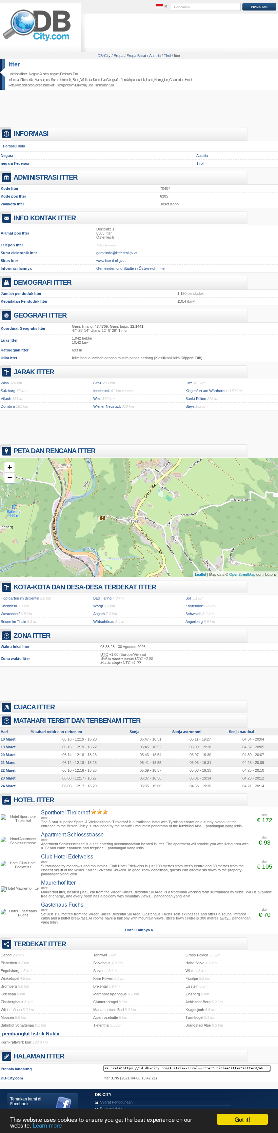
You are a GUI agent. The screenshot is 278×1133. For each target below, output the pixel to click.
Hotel (188, 80)
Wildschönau (103, 622)
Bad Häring (94, 85)
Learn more (47, 1125)
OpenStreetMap (242, 574)
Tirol (199, 163)
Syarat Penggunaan (116, 1102)
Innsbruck (101, 391)
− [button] (9, 477)
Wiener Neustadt (107, 406)
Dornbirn (8, 406)
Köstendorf (194, 606)
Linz (188, 383)
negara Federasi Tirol (64, 74)
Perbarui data (14, 146)
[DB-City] (37, 41)
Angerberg (194, 622)
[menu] (162, 6)
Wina (5, 383)
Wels (97, 399)
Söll (111, 85)
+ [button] (9, 467)
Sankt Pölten (195, 399)
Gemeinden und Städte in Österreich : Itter (131, 268)
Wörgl (98, 606)
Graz (97, 383)
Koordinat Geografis (106, 80)
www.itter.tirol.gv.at (111, 261)
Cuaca (173, 80)
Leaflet (200, 574)
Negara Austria (38, 74)
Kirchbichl (9, 606)
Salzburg (8, 391)
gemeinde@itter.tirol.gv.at (116, 253)
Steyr (189, 406)
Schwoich (193, 614)
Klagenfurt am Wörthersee (207, 391)
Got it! (242, 1119)
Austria (202, 156)
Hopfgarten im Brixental (71, 85)
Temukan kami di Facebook (25, 1101)
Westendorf (10, 614)
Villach (6, 399)
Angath (99, 614)
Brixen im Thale (13, 622)
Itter (14, 64)
